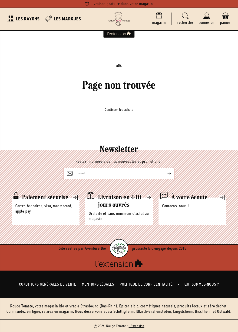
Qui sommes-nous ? (202, 284)
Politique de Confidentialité (146, 284)
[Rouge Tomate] (119, 18)
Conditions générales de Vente (47, 284)
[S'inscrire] (165, 173)
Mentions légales (98, 284)
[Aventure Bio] (119, 248)
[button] (185, 19)
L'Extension (136, 325)
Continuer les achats (119, 109)
